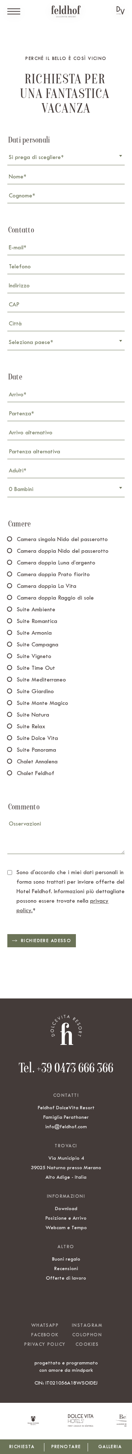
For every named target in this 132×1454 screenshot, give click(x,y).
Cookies (87, 1344)
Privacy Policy (44, 1344)
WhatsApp (45, 1325)
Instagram (87, 1325)
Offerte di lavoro (66, 1278)
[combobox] (66, 158)
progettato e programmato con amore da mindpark (66, 1366)
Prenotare (66, 1446)
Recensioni (66, 1268)
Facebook (44, 1334)
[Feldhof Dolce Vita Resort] (66, 11)
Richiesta (22, 1446)
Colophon (87, 1334)
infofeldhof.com (66, 1126)
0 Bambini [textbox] (21, 489)
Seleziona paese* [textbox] (31, 342)
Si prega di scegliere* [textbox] (36, 157)
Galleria (110, 1446)
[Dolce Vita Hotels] (121, 10)
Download (66, 1208)
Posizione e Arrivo (66, 1218)
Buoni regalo (66, 1259)
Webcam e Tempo (66, 1227)
